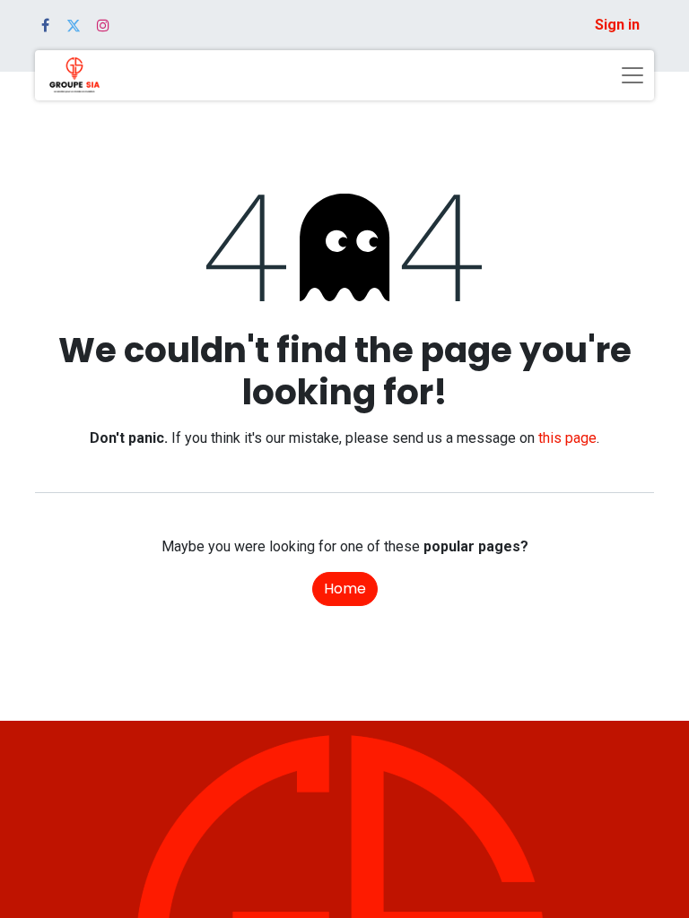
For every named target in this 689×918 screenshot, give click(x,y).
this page (567, 437)
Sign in (617, 24)
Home (345, 588)
